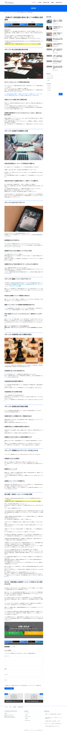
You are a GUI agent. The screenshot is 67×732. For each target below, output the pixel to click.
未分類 (48, 80)
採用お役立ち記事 (50, 78)
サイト (5, 679)
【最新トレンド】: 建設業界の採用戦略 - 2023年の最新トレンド (58, 21)
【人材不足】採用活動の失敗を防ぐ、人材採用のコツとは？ (57, 50)
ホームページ (27, 713)
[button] (13, 633)
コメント (6, 656)
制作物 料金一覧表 (27, 716)
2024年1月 (49, 85)
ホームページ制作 (12, 646)
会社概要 (26, 718)
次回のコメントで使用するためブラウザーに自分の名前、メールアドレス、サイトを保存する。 (24, 685)
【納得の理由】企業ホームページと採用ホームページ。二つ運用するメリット (57, 27)
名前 (5, 668)
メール (6, 674)
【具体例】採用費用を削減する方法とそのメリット (52, 726)
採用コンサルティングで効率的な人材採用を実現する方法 (53, 723)
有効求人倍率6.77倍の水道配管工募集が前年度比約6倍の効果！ (57, 67)
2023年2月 (49, 90)
